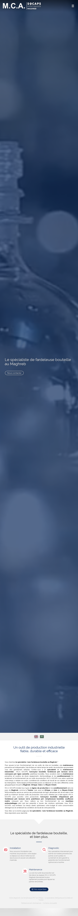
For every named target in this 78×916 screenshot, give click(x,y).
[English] (36, 736)
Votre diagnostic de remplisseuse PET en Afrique (26, 898)
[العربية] (42, 736)
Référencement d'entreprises (31, 903)
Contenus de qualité (50, 903)
